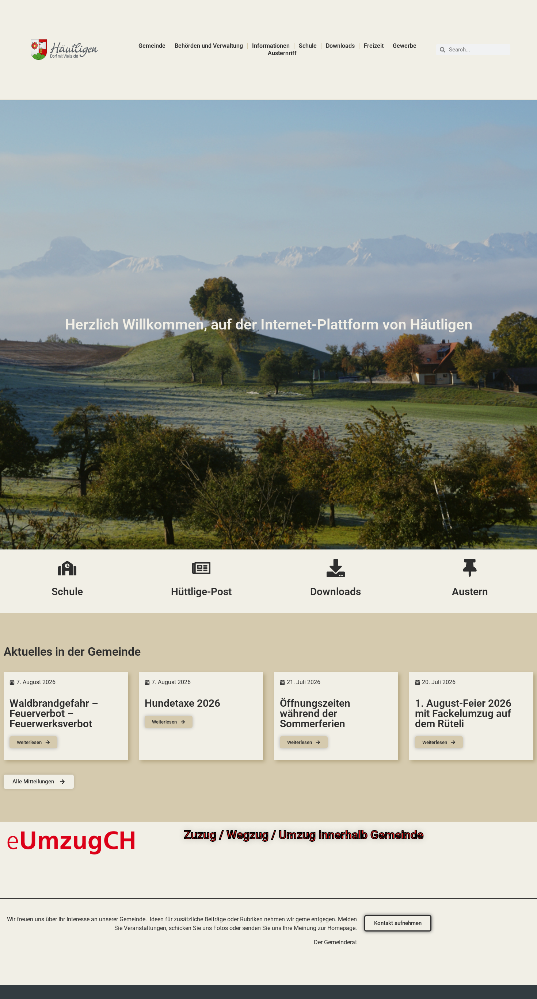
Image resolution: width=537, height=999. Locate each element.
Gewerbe (404, 45)
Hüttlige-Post (201, 592)
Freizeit (374, 45)
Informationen (271, 45)
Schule (308, 45)
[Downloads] (336, 568)
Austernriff (282, 53)
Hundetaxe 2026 (182, 703)
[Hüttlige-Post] (201, 568)
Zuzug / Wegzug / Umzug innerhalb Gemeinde (303, 835)
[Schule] (67, 568)
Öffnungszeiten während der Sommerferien (315, 713)
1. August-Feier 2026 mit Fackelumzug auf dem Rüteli (463, 713)
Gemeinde (151, 45)
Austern (470, 592)
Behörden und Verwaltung (209, 45)
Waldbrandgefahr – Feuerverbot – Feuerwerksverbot (53, 713)
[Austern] (470, 568)
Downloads (340, 45)
